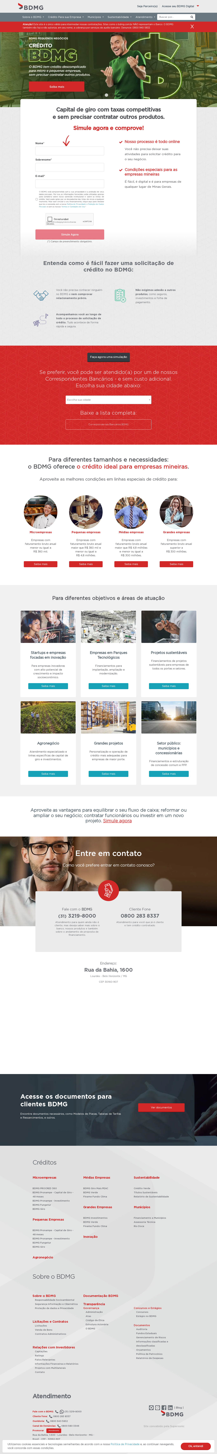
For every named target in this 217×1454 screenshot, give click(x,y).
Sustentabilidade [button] (119, 17)
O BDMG (90, 1329)
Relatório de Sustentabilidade (151, 1197)
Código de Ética (95, 1320)
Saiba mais (40, 564)
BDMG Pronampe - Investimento (51, 1201)
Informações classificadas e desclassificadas (152, 1344)
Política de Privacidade (125, 1444)
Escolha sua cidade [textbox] (79, 400)
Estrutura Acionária (97, 1324)
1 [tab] (101, 95)
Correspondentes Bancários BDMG (108, 424)
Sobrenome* (43, 159)
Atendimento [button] (144, 17)
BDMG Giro (39, 1209)
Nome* (39, 143)
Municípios (142, 1207)
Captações (41, 1352)
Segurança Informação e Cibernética (56, 1304)
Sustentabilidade (147, 1177)
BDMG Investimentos (95, 1218)
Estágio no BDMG (146, 1316)
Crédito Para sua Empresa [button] (65, 17)
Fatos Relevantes (45, 1360)
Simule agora (117, 821)
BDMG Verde (90, 1193)
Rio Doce (139, 1226)
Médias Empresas (96, 1177)
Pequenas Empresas (48, 1219)
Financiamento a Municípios (150, 1218)
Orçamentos (143, 1350)
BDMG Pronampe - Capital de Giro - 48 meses (53, 1195)
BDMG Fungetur (42, 1205)
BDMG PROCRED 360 (45, 1188)
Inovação (90, 1236)
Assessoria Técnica (144, 1222)
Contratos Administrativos (50, 1334)
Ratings (39, 1356)
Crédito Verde (142, 1188)
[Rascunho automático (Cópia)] (108, 58)
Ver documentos (161, 1107)
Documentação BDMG (100, 1296)
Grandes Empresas (97, 1207)
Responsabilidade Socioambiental (54, 1300)
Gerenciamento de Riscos (151, 1338)
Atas (88, 1316)
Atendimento (53, 1430)
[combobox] (108, 400)
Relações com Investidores (54, 1347)
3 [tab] (110, 95)
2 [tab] (106, 95)
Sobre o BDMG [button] (32, 17)
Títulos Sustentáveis (145, 1193)
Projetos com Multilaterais (50, 1368)
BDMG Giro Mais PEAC (95, 1188)
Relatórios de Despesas (149, 1358)
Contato (40, 1372)
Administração (94, 1312)
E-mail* (40, 176)
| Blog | (179, 1407)
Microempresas (44, 1177)
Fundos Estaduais (146, 1333)
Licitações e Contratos (50, 1321)
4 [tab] (115, 95)
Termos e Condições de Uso (73, 207)
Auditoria (141, 1329)
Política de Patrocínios (149, 1354)
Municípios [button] (95, 17)
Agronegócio (43, 1257)
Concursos (142, 1312)
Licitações (41, 1326)
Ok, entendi (195, 1446)
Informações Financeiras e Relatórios (56, 1364)
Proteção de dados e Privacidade (54, 1308)
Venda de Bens (43, 1330)
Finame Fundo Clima (95, 1197)
